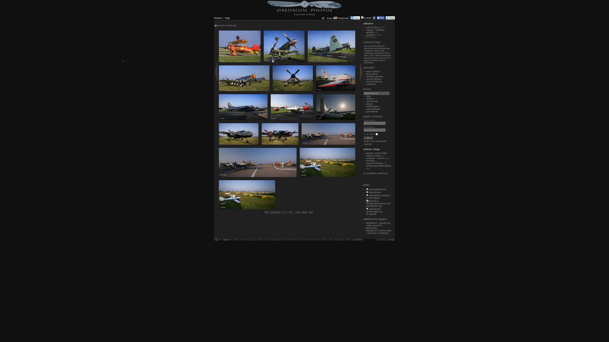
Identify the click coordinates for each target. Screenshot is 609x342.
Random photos (374, 76)
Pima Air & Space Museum (377, 59)
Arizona (367, 58)
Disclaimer (372, 228)
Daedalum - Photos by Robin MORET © (378, 224)
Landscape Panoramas (378, 166)
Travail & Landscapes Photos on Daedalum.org (378, 203)
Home (218, 17)
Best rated (371, 74)
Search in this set (226, 25)
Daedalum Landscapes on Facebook (374, 211)
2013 (372, 55)
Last (311, 212)
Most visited (373, 71)
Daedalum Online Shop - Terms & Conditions (378, 231)
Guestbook (372, 111)
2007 (366, 55)
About (369, 104)
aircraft (372, 46)
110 (297, 212)
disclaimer (358, 240)
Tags (368, 96)
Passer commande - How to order (377, 154)
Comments (372, 101)
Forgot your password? (375, 141)
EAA (388, 48)
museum (368, 51)
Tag (227, 17)
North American (383, 55)
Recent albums (374, 81)
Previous (276, 212)
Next (304, 212)
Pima (382, 60)
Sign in (217, 240)
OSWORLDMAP (373, 109)
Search (370, 99)
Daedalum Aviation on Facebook (378, 196)
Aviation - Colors (375, 158)
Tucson (375, 58)
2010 (376, 51)
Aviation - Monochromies (374, 162)
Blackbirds (375, 192)
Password (369, 127)
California (368, 53)
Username (369, 120)
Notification (372, 106)
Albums (368, 23)
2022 (387, 53)
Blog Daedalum (377, 189)
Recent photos (374, 79)
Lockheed (368, 62)
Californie (379, 53)
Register (368, 144)
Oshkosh (380, 46)
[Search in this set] (323, 18)
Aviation (370, 35)
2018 (381, 51)
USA (365, 46)
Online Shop (372, 27)
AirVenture (380, 48)
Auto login (370, 134)
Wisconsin (369, 48)
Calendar (371, 84)
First (267, 212)
